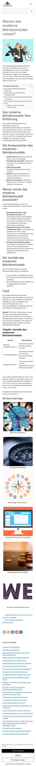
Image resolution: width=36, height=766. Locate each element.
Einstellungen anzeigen (18, 760)
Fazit (6, 103)
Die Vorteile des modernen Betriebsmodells (18, 101)
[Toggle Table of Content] (30, 86)
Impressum (28, 763)
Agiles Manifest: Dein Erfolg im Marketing (16, 710)
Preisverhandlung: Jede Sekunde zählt (15, 734)
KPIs (11, 171)
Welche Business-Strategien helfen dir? (16, 658)
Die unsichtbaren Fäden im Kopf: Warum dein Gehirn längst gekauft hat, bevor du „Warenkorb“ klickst (18, 723)
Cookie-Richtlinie (9, 763)
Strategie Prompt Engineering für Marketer (17, 731)
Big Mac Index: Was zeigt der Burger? (15, 672)
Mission (22, 157)
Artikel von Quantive (9, 394)
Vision (14, 159)
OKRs (29, 169)
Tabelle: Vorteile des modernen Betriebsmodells (16, 106)
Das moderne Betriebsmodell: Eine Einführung (15, 90)
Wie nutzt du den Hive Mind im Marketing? (17, 669)
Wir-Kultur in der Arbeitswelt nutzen (15, 666)
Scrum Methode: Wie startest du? (14, 703)
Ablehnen (18, 755)
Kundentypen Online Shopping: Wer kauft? (17, 675)
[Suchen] (31, 11)
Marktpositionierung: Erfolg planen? (14, 660)
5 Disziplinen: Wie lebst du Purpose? (15, 700)
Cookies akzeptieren (18, 751)
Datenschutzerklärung (19, 763)
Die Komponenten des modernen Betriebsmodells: (15, 94)
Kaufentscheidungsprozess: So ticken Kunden (18, 713)
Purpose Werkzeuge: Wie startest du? (15, 697)
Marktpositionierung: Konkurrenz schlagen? (17, 663)
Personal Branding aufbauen (12, 728)
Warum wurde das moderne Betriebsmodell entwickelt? (18, 98)
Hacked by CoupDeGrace (11, 647)
